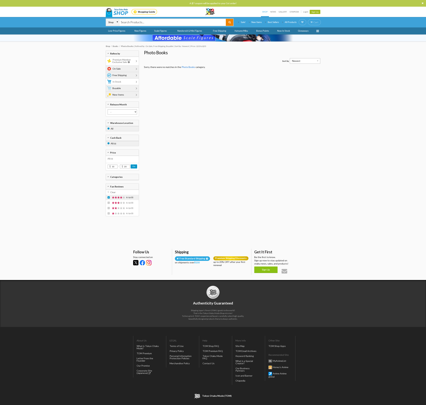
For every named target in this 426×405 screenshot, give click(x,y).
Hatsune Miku (241, 30)
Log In (305, 11)
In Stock (116, 81)
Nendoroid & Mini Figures (189, 30)
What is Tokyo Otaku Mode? (148, 347)
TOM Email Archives (245, 351)
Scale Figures (160, 30)
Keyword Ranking (244, 356)
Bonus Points (262, 30)
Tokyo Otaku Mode (210, 11)
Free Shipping (219, 30)
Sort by (285, 61)
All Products (291, 22)
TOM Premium (144, 353)
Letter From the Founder (145, 359)
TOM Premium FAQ (213, 351)
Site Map (240, 346)
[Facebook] (142, 262)
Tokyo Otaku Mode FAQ (213, 357)
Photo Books (156, 52)
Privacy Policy (177, 351)
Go (133, 166)
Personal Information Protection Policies (181, 357)
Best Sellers (273, 22)
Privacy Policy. (204, 395)
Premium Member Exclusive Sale (121, 60)
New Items (256, 22)
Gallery (283, 11)
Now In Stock (283, 30)
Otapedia (294, 11)
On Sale (116, 68)
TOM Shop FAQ (211, 346)
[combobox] (172, 22)
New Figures (140, 30)
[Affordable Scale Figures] (213, 37)
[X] (135, 262)
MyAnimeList (279, 360)
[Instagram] (148, 262)
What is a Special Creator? (244, 362)
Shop (265, 11)
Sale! (243, 22)
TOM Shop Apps (277, 346)
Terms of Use (177, 346)
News (273, 11)
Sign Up (315, 12)
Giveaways (303, 30)
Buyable (116, 88)
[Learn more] (128, 62)
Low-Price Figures (116, 30)
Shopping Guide (146, 11)
